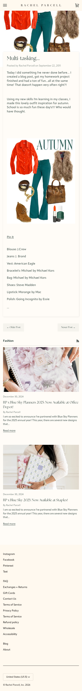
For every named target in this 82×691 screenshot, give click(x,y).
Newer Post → (68, 327)
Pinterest (8, 566)
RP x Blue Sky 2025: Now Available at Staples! (35, 500)
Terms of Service (12, 605)
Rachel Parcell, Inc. (15, 685)
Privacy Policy (11, 611)
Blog (5, 644)
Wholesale (9, 628)
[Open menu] (8, 5)
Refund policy (11, 622)
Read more (9, 431)
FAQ (5, 581)
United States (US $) (16, 677)
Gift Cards (9, 593)
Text (5, 572)
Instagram (9, 554)
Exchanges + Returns (15, 587)
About (6, 650)
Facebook (8, 560)
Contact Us (9, 599)
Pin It (10, 237)
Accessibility (10, 634)
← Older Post (13, 327)
